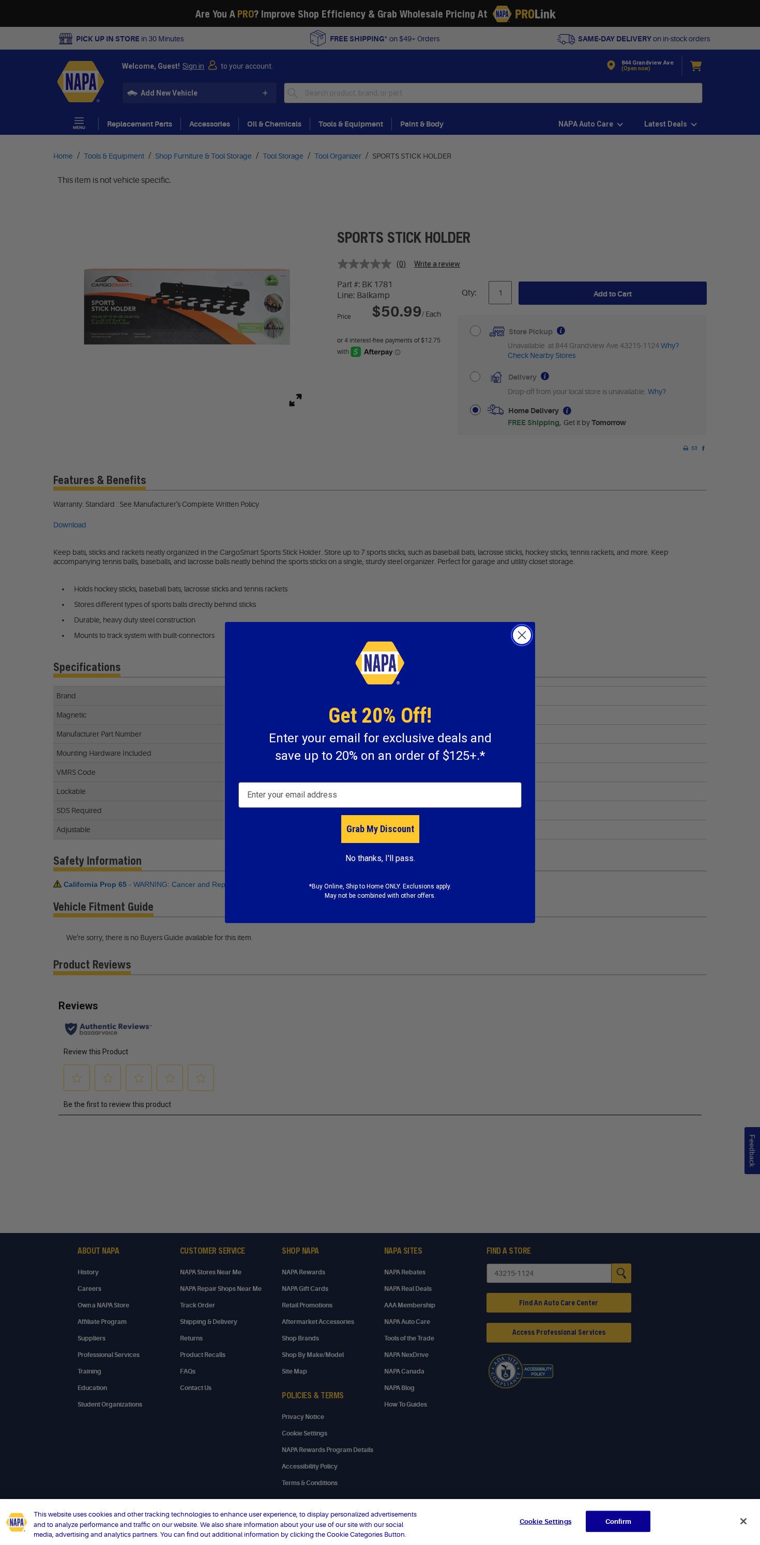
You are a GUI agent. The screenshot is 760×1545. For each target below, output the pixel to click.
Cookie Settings (545, 1521)
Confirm (618, 1521)
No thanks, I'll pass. (380, 858)
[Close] (743, 1521)
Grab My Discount (380, 828)
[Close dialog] (522, 635)
